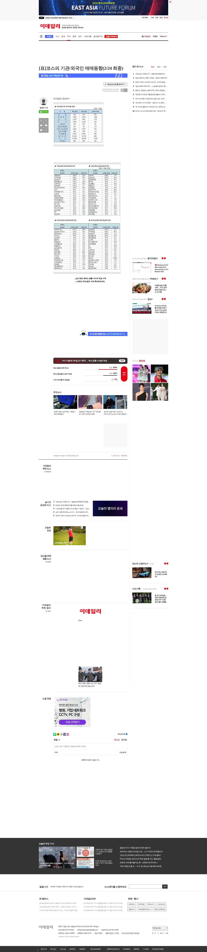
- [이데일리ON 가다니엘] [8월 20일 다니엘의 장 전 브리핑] (102, 907)
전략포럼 (141, 904)
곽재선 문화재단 (159, 909)
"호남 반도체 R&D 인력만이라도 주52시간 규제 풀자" (139, 855)
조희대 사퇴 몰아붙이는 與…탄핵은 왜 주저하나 (137, 863)
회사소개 (43, 949)
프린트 (46, 125)
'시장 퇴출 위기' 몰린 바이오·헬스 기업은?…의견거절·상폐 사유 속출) (78, 509)
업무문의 (72, 949)
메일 (41, 125)
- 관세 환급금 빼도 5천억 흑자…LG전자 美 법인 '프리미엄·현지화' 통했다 (59, 907)
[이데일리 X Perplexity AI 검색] (83, 75)
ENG (146, 17)
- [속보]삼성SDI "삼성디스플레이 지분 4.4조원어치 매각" (58, 903)
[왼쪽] (82, 527)
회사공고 (53, 949)
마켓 (155, 36)
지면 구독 (124, 456)
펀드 (80, 36)
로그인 (166, 17)
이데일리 (61, 26)
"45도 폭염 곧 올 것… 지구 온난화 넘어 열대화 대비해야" (141, 866)
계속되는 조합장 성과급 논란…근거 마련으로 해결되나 (140, 851)
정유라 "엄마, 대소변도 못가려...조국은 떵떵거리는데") (72, 516)
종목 (74, 36)
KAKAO (41, 130)
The (163, 36)
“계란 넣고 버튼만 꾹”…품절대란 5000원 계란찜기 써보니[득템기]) (77, 502)
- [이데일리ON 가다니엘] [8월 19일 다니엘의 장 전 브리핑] (102, 910)
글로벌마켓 (97, 36)
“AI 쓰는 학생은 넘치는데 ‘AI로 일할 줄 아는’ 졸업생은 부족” (141, 859)
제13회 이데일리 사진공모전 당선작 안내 (64, 887)
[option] (84, 18)
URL (46, 130)
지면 (156, 17)
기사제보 (146, 949)
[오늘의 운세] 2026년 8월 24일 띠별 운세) (68, 505)
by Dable (48, 562)
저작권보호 (126, 949)
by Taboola (47, 472)
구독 (152, 17)
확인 (165, 886)
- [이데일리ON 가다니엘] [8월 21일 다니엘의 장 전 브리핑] (102, 903)
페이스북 (41, 120)
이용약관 (82, 949)
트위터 (46, 120)
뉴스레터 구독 (115, 456)
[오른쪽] (84, 527)
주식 (69, 36)
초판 (161, 17)
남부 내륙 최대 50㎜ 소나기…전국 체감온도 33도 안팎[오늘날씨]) (76, 512)
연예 (164, 67)
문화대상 (132, 904)
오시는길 (63, 949)
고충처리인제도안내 (112, 949)
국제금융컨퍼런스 (144, 909)
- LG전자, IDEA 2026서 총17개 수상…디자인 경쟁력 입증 (58, 910)
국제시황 (87, 36)
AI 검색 (49, 36)
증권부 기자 (44, 108)
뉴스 (152, 67)
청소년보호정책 (95, 949)
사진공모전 (161, 904)
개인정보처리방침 (157, 949)
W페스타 (151, 904)
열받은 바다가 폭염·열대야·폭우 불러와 (134, 848)
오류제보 (136, 949)
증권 (63, 36)
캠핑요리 (132, 909)
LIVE (41, 18)
